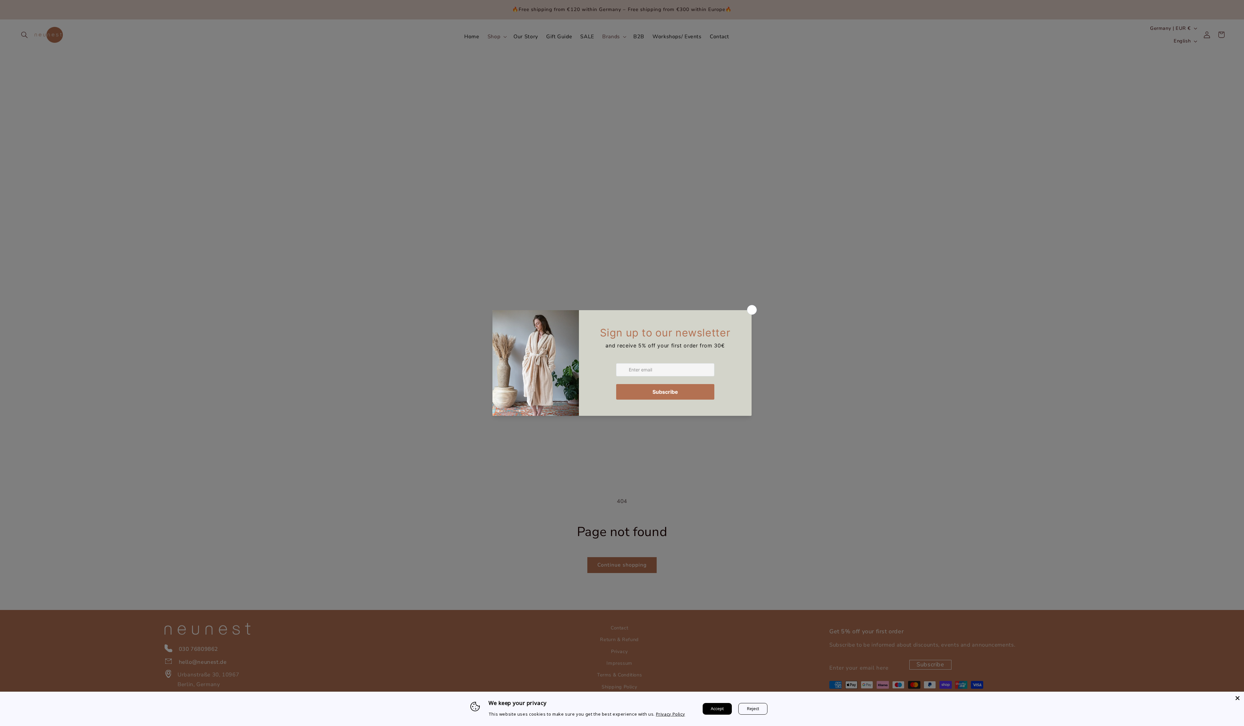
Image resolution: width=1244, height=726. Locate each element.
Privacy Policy (670, 714)
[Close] (1237, 698)
